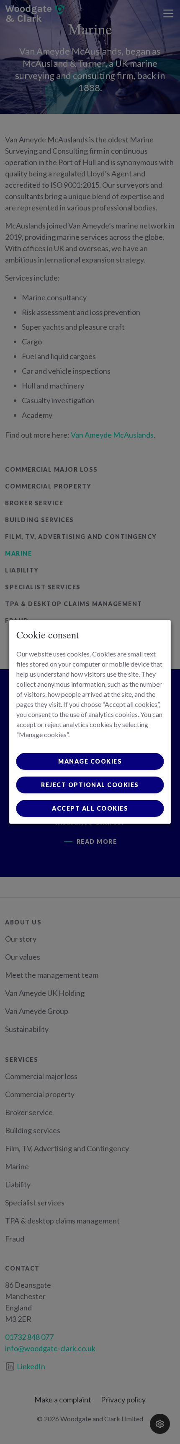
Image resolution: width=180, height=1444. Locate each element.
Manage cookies (90, 761)
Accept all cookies (90, 808)
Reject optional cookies (90, 784)
